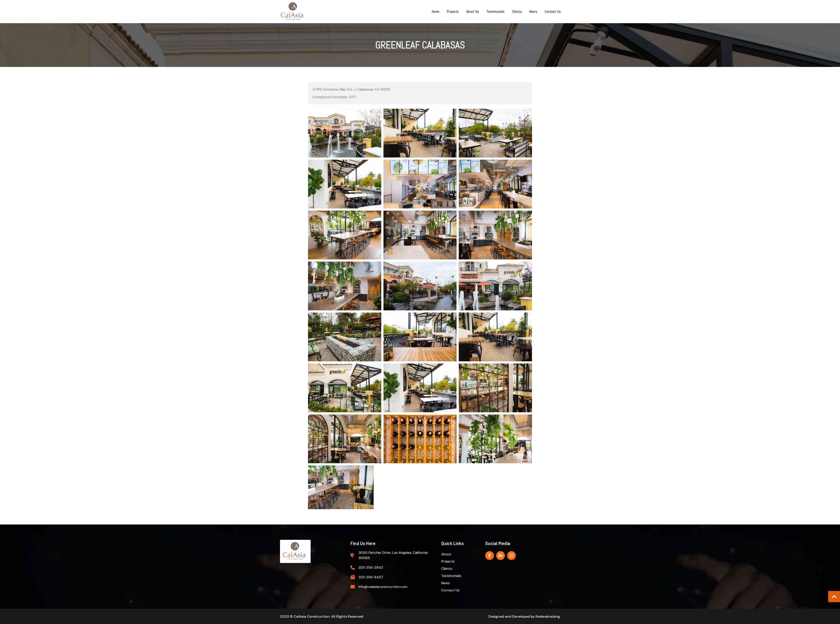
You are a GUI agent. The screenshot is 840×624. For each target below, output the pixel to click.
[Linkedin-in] (500, 555)
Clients (517, 11)
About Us (472, 11)
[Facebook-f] (489, 555)
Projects (453, 11)
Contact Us (553, 11)
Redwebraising (548, 616)
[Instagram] (511, 555)
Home (435, 11)
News (533, 11)
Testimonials (495, 11)
